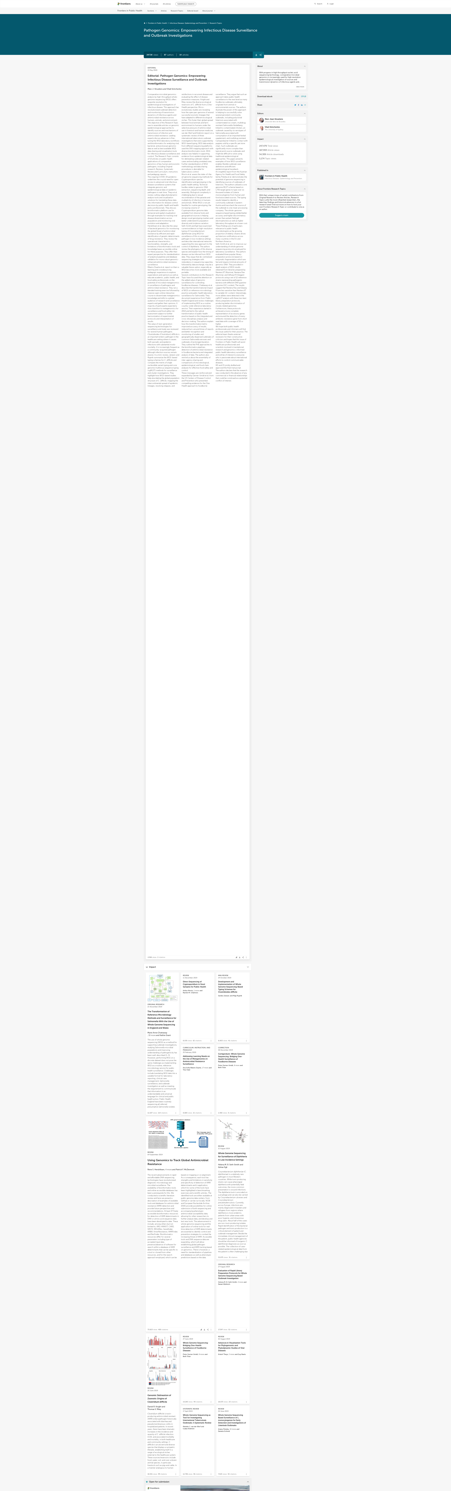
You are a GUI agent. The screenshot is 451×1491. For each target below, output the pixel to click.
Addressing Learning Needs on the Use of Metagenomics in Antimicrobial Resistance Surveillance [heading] (196, 1060)
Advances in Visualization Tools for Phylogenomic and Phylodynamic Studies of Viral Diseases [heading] (232, 1347)
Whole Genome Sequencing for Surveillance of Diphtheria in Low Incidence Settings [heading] (232, 1156)
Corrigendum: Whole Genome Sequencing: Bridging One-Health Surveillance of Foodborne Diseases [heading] (231, 1058)
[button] (169, 55)
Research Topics (216, 23)
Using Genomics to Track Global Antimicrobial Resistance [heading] (178, 1162)
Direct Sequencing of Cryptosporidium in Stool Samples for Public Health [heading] (194, 984)
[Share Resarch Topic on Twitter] (295, 105)
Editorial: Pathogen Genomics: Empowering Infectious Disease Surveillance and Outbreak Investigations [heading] (177, 79)
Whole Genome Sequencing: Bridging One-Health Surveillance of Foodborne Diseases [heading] (195, 1347)
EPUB (303, 96)
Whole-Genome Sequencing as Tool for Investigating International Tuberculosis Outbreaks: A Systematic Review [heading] (197, 1419)
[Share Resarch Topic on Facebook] (298, 105)
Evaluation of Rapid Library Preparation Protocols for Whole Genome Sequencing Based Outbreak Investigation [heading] (232, 1274)
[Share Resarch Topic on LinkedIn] (302, 105)
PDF (297, 96)
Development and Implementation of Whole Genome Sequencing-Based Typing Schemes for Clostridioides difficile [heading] (230, 987)
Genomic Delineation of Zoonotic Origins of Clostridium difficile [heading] (159, 1398)
